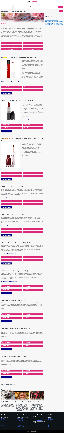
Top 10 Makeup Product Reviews (9, 384)
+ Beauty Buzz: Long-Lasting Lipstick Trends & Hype (32, 49)
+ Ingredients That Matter (6, 86)
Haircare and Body (17, 6)
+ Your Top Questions (27, 86)
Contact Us (3, 419)
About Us (2, 418)
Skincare (6, 6)
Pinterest (51, 426)
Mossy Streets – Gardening (21, 420)
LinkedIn (50, 420)
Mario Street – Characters (21, 421)
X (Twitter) (51, 421)
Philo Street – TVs (20, 424)
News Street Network (20, 418)
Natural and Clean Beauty (26, 6)
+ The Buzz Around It (27, 89)
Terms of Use (3, 424)
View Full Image (3, 23)
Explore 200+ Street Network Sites (22, 426)
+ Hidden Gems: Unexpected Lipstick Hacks (30, 46)
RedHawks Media (39, 420)
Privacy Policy (3, 425)
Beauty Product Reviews (49, 6)
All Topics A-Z (3, 421)
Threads (50, 424)
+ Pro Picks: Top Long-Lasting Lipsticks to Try (9, 49)
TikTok (50, 425)
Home (2, 6)
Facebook (51, 418)
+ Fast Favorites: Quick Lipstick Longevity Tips (9, 46)
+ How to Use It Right (5, 89)
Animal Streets (19, 425)
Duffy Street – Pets (20, 419)
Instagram (51, 419)
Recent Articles (3, 420)
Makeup (11, 6)
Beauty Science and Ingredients (38, 6)
